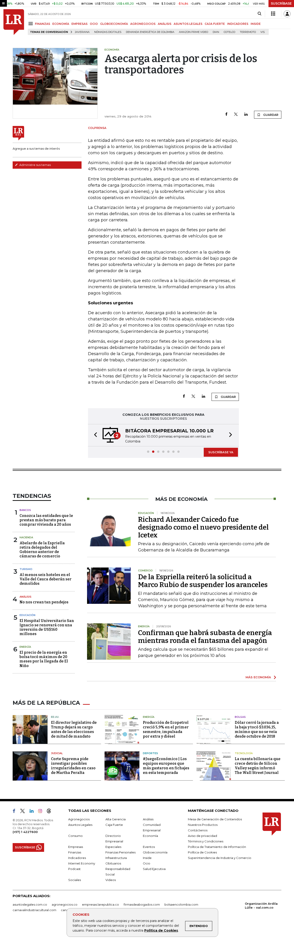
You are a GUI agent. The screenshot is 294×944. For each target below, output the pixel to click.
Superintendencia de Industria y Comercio (219, 858)
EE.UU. (55, 717)
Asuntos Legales (80, 825)
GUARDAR (270, 115)
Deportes (150, 753)
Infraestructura (116, 858)
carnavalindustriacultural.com (34, 910)
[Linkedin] (246, 114)
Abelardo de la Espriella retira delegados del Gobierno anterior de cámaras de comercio (42, 550)
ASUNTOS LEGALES (188, 24)
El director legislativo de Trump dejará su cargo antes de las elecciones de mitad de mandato (74, 729)
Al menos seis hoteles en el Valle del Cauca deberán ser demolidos (45, 579)
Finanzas (74, 852)
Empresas (75, 847)
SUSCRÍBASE (281, 3)
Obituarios (113, 863)
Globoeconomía (155, 852)
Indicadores (77, 858)
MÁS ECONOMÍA (258, 677)
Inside (147, 858)
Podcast (74, 869)
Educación (27, 615)
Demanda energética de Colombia (150, 32)
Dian (216, 32)
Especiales (113, 847)
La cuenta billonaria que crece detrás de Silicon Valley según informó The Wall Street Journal (257, 766)
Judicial (57, 753)
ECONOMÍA (60, 24)
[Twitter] (236, 114)
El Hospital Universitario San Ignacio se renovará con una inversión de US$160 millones (47, 627)
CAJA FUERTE (215, 24)
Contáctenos (197, 830)
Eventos (149, 847)
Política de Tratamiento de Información (217, 847)
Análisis (25, 596)
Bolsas (240, 717)
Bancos (25, 510)
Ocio (146, 863)
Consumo (75, 836)
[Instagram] (42, 812)
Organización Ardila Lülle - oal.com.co (261, 905)
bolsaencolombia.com (181, 904)
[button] (94, 435)
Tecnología (244, 753)
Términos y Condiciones (205, 841)
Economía (150, 836)
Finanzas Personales (120, 852)
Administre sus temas (35, 165)
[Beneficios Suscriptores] (273, 13)
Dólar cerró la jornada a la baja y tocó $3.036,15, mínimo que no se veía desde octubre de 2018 (257, 729)
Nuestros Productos (203, 825)
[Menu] (31, 23)
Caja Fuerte (114, 825)
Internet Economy (81, 863)
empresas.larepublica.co (100, 904)
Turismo (26, 569)
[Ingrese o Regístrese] (287, 13)
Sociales (74, 880)
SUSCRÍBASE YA (220, 452)
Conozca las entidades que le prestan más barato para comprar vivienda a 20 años (46, 520)
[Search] (259, 13)
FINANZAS (42, 24)
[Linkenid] (33, 812)
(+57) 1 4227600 (25, 832)
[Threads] (51, 812)
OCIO (94, 24)
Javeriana (82, 32)
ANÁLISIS (164, 24)
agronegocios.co (64, 904)
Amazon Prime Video (193, 32)
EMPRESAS (79, 24)
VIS (262, 32)
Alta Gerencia (115, 819)
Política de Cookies (161, 930)
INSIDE (256, 24)
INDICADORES (237, 24)
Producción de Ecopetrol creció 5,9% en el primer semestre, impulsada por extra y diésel (166, 729)
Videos (110, 880)
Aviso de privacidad (202, 836)
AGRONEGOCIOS (142, 24)
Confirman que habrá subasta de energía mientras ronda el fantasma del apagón (205, 637)
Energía (25, 646)
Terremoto (248, 32)
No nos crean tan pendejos (44, 602)
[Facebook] (226, 114)
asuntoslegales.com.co (30, 904)
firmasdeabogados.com (142, 904)
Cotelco (229, 32)
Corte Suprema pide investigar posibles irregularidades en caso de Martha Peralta (73, 766)
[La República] (13, 22)
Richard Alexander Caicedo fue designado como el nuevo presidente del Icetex (203, 527)
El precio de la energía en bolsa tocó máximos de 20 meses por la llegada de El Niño (44, 659)
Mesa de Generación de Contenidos (215, 819)
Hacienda (26, 537)
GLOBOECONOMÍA (114, 24)
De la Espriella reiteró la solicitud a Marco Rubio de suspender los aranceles (203, 581)
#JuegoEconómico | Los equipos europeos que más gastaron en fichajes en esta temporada (166, 766)
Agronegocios (79, 819)
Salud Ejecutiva (154, 869)
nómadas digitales (107, 32)
